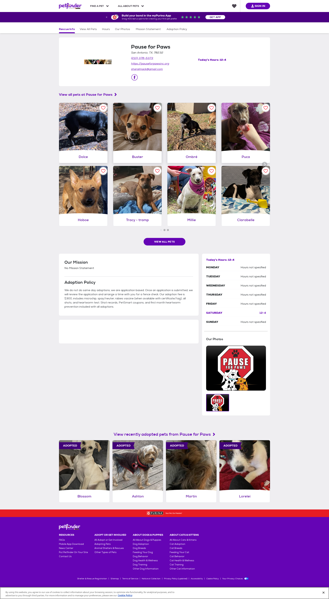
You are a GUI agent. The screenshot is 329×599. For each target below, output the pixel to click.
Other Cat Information (182, 568)
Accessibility (197, 578)
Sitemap (115, 578)
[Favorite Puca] (265, 107)
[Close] (323, 592)
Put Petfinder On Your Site (73, 552)
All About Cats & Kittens (183, 539)
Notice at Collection (151, 578)
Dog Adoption (141, 544)
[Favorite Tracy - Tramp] (157, 171)
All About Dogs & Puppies (147, 539)
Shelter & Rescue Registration (92, 578)
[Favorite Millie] (211, 171)
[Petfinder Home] (70, 6)
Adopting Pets (102, 544)
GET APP (215, 17)
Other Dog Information (146, 568)
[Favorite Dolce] (103, 107)
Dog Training (140, 564)
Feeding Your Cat (179, 552)
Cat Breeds (176, 548)
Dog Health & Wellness (145, 560)
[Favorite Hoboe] (103, 171)
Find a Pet (97, 6)
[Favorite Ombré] (211, 107)
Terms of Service (130, 578)
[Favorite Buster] (157, 107)
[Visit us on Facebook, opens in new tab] (134, 77)
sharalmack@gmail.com (147, 69)
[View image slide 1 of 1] (217, 402)
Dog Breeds (139, 548)
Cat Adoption (177, 544)
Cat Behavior (177, 556)
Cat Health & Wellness (182, 560)
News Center (66, 548)
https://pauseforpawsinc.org (150, 63)
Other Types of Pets (105, 552)
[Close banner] (106, 17)
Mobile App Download (71, 544)
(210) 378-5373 (142, 58)
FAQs (62, 539)
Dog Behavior (140, 556)
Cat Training (177, 564)
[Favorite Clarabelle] (265, 171)
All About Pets (128, 6)
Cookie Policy (212, 578)
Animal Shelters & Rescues (109, 548)
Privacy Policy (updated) (175, 578)
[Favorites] (234, 6)
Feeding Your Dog (143, 552)
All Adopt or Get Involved (108, 539)
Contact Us (65, 556)
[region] (164, 593)
